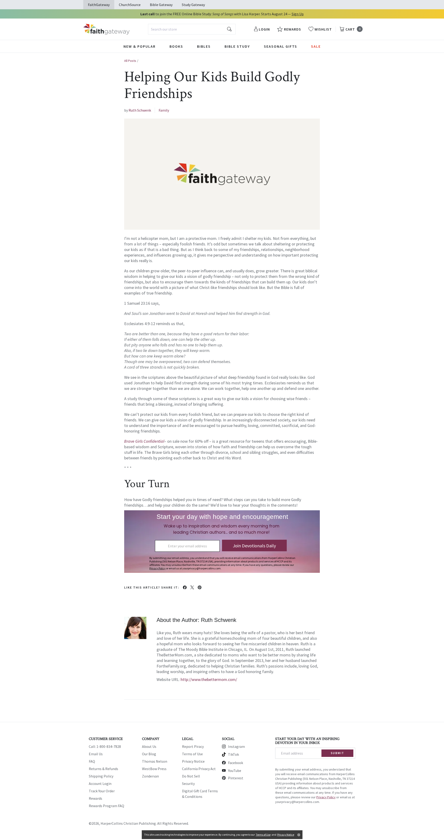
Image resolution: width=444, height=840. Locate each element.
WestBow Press (154, 768)
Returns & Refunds (103, 768)
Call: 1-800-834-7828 (105, 746)
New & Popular (139, 46)
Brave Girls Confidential (144, 441)
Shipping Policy (101, 776)
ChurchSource (130, 4)
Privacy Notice (193, 761)
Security (188, 783)
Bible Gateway (161, 4)
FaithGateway (99, 4)
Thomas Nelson (154, 761)
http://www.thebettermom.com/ (209, 679)
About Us (149, 746)
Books (176, 46)
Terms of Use (192, 754)
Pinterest (235, 778)
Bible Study (237, 46)
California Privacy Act (199, 768)
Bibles (204, 46)
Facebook (235, 762)
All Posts (130, 61)
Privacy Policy (326, 797)
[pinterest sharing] (199, 587)
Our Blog (149, 754)
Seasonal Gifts (280, 46)
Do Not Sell (191, 776)
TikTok (233, 754)
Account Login (100, 783)
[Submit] (229, 29)
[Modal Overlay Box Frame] (222, 541)
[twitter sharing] (192, 587)
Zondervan (150, 776)
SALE (316, 46)
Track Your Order (102, 791)
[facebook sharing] (185, 587)
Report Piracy (193, 746)
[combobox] (192, 29)
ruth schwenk (140, 110)
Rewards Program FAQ (106, 805)
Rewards (95, 798)
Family (164, 110)
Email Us (96, 754)
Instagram (236, 746)
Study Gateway (193, 4)
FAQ (92, 761)
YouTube (234, 770)
